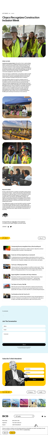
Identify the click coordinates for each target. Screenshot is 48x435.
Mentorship (4, 420)
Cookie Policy (27, 429)
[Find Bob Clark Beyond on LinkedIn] (45, 416)
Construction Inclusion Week (8, 63)
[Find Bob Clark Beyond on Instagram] (42, 416)
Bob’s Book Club (15, 420)
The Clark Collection (16, 422)
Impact (3, 424)
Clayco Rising (27, 66)
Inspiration (4, 422)
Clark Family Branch (16, 424)
